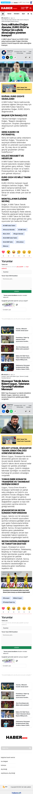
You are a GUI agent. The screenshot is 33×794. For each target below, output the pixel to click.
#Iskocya (5, 246)
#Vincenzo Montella (9, 229)
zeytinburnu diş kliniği (8, 773)
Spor (23, 14)
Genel (9, 14)
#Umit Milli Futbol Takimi (10, 238)
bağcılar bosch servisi (8, 757)
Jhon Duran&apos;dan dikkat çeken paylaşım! (22, 348)
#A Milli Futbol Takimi (9, 225)
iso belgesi (4, 761)
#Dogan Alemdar (18, 233)
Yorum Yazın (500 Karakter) (10, 275)
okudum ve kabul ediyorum (15, 296)
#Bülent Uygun (17, 598)
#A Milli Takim (22, 229)
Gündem (16, 14)
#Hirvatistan (20, 242)
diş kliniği (4, 769)
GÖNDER (16, 291)
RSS (6, 787)
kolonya (3, 765)
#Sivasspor (6, 598)
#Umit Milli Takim (8, 242)
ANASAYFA (6, 18)
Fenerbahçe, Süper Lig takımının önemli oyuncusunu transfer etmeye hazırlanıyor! (22, 339)
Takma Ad (4, 264)
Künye (24, 2)
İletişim (28, 2)
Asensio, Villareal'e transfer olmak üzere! (22, 329)
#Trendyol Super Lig (9, 602)
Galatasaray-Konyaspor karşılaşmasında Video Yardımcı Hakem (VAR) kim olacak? (23, 367)
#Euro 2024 (6, 233)
